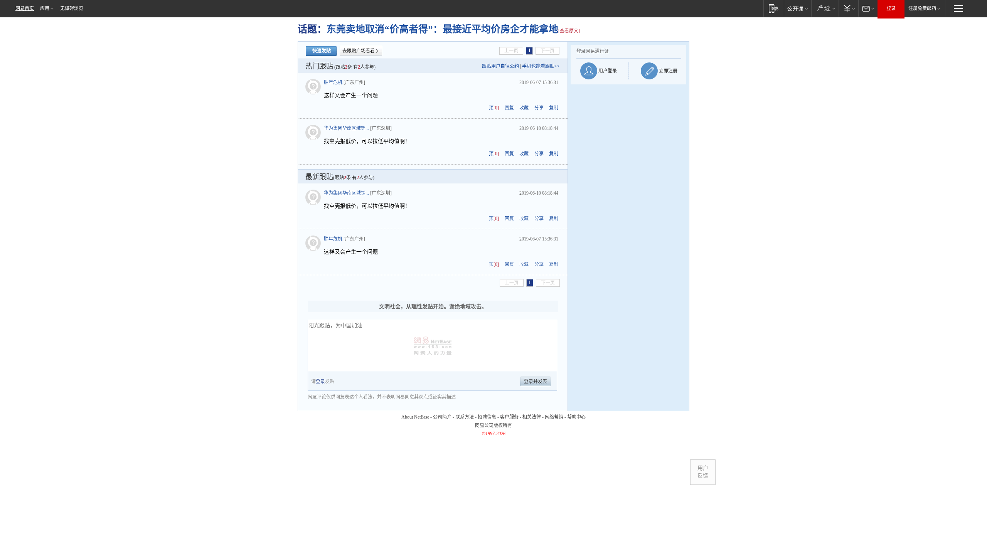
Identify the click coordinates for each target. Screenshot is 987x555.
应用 (44, 8)
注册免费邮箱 (922, 8)
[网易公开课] (797, 8)
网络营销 (554, 417)
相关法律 (531, 417)
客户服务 (509, 417)
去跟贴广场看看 (358, 51)
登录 (891, 8)
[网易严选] (825, 8)
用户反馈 (702, 472)
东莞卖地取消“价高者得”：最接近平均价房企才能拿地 (442, 29)
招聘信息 (487, 417)
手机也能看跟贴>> (541, 66)
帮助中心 (576, 417)
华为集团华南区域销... (346, 128)
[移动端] (773, 8)
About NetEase (415, 417)
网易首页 (24, 8)
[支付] (848, 8)
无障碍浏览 (71, 8)
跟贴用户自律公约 (500, 66)
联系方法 (464, 417)
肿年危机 (333, 82)
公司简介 (442, 417)
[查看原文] (569, 31)
